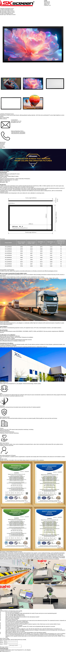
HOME (45, 0)
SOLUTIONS (47, 3)
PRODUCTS (47, 1)
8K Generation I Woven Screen (7, 11)
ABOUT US (46, 4)
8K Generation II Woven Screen (7, 12)
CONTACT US (47, 5)
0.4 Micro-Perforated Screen (6, 9)
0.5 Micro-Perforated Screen (6, 13)
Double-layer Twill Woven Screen (8, 14)
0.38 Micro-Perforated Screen (7, 8)
